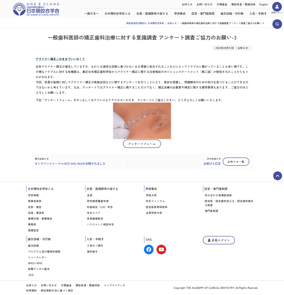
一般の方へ (91, 13)
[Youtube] (161, 249)
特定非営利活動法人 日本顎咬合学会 (145, 23)
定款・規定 (35, 207)
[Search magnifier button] (277, 24)
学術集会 (180, 13)
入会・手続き (258, 13)
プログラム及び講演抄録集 (44, 251)
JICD (31, 275)
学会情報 (33, 195)
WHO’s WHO (35, 263)
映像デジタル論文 (39, 269)
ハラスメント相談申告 (100, 224)
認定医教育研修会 (157, 207)
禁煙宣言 (33, 230)
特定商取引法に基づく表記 (57, 290)
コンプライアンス (114, 285)
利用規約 (31, 290)
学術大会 (151, 195)
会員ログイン (277, 12)
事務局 (32, 224)
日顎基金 (222, 4)
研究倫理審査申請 (98, 201)
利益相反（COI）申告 (100, 207)
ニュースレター (37, 257)
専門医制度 (211, 211)
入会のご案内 (95, 245)
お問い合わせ (204, 4)
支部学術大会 (154, 213)
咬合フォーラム (155, 201)
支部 (89, 195)
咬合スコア (93, 213)
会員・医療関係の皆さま (152, 13)
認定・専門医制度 (203, 13)
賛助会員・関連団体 (243, 4)
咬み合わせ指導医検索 (218, 195)
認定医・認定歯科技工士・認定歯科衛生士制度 (229, 203)
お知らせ (187, 4)
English (263, 4)
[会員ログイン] (277, 7)
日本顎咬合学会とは (118, 13)
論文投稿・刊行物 (232, 13)
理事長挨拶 (35, 201)
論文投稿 (33, 245)
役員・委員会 (36, 213)
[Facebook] (149, 249)
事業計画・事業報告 (40, 218)
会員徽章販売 (95, 218)
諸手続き (92, 251)
